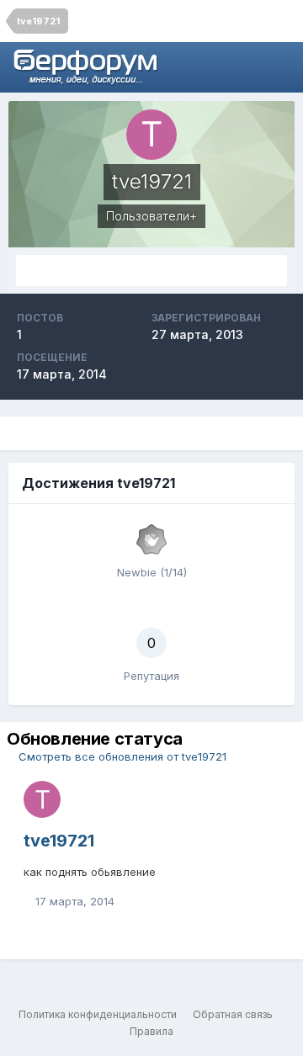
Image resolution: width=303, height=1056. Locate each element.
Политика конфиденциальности (98, 1014)
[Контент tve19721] (151, 270)
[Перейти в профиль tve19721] (42, 799)
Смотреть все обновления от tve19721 (120, 756)
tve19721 (59, 840)
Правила (151, 1031)
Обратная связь (233, 1014)
